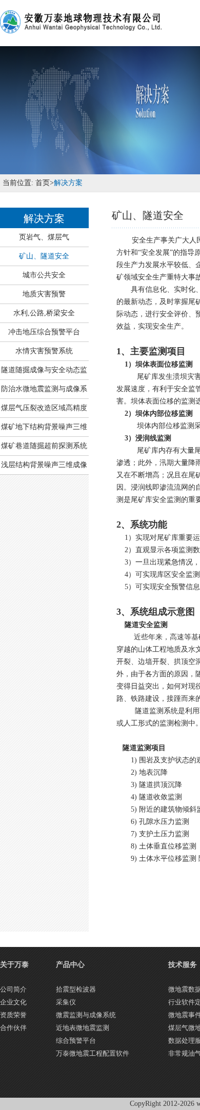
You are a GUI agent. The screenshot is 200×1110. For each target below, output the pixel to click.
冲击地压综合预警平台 (44, 332)
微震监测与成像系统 (86, 1015)
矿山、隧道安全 (44, 256)
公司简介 (13, 989)
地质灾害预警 (44, 294)
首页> (43, 183)
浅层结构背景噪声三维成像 (44, 465)
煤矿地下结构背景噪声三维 (44, 427)
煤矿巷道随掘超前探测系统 (44, 446)
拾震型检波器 (76, 989)
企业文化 (13, 1002)
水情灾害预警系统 (44, 351)
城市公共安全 (44, 275)
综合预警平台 (76, 1040)
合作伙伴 (13, 1028)
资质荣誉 (13, 1015)
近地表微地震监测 (82, 1028)
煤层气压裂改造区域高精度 (44, 408)
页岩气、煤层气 (44, 237)
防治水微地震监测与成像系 (44, 389)
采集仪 (66, 1002)
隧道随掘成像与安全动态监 (44, 370)
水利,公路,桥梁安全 (44, 313)
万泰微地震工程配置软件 (92, 1053)
